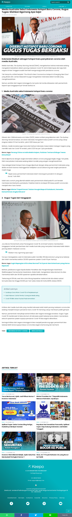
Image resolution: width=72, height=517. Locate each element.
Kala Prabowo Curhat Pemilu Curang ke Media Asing (22, 295)
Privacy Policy (53, 498)
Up (69, 511)
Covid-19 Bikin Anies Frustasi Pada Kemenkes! (20, 299)
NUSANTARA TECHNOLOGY (38, 471)
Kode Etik (37, 498)
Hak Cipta (21, 498)
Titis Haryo (14, 15)
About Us (44, 498)
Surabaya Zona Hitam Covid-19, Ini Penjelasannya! (22, 292)
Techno (27, 6)
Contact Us (29, 498)
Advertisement (11, 498)
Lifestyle (9, 6)
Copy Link (65, 515)
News (3, 394)
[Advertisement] (36, 350)
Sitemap (62, 498)
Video (44, 6)
